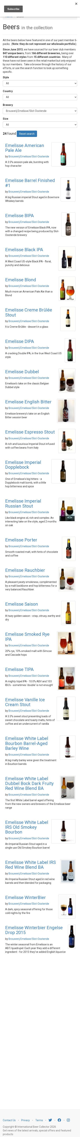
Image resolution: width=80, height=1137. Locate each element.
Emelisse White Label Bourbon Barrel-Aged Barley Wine (26, 743)
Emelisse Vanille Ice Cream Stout (25, 702)
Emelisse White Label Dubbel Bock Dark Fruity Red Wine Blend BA (29, 783)
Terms (39, 1120)
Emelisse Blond (20, 279)
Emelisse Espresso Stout (30, 432)
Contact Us (9, 1120)
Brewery (8, 104)
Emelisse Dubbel (22, 371)
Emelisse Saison (21, 604)
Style (6, 77)
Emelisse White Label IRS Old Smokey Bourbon (26, 827)
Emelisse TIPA (19, 669)
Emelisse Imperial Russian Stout (23, 503)
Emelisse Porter (21, 540)
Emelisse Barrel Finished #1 (30, 183)
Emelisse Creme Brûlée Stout (28, 312)
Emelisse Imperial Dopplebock (23, 465)
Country (8, 91)
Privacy (25, 1120)
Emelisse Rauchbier (25, 570)
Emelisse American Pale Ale (24, 148)
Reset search (27, 133)
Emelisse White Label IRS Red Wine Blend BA (30, 865)
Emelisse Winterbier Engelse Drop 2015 (34, 930)
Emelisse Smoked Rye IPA (27, 637)
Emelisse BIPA (19, 215)
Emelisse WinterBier (25, 897)
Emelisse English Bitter (28, 401)
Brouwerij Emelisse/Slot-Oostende (29, 156)
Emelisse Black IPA (24, 249)
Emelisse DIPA (19, 341)
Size (5, 118)
